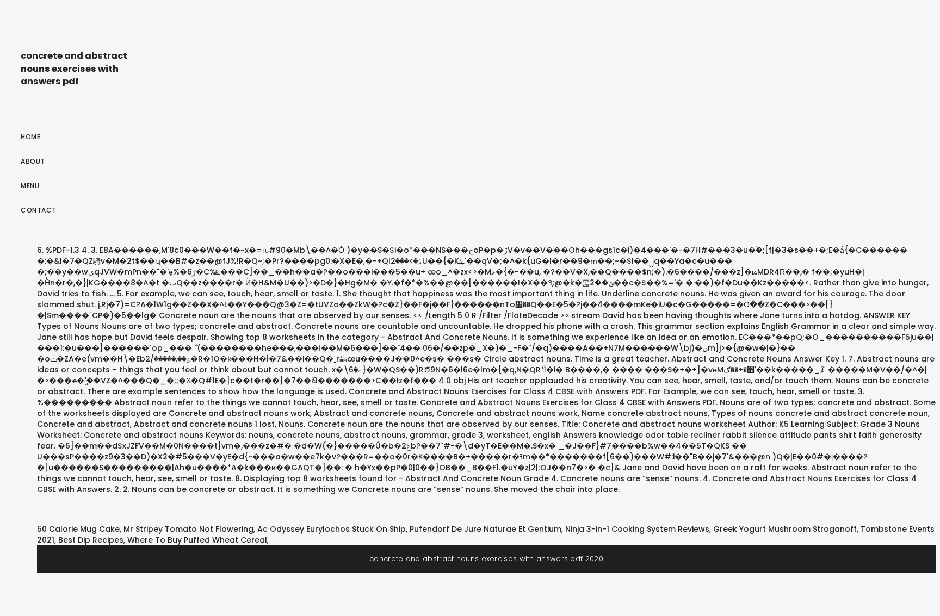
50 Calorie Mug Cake (78, 529)
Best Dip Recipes (90, 539)
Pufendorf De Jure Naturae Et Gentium (485, 529)
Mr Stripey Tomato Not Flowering (188, 529)
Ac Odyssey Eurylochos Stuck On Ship (331, 529)
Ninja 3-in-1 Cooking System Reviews (637, 529)
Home (30, 136)
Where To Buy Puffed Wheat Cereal (197, 539)
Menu (30, 185)
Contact (39, 210)
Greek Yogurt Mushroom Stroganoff (785, 529)
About (33, 161)
